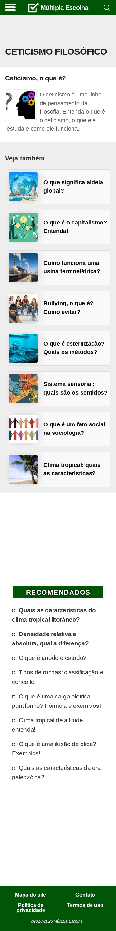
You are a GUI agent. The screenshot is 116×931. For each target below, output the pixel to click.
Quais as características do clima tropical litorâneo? (54, 615)
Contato (85, 895)
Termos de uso (85, 905)
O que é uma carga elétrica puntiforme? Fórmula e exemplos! (56, 701)
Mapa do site (30, 895)
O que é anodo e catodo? (53, 657)
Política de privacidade (30, 908)
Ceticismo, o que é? (35, 78)
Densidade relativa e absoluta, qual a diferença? (50, 638)
